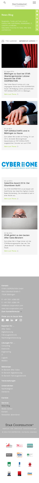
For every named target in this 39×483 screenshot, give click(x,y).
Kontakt (5, 412)
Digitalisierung (7, 332)
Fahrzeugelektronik (9, 335)
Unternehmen (7, 386)
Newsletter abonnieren (11, 415)
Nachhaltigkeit (7, 389)
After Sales (6, 329)
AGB (11, 428)
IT (2, 355)
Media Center (7, 409)
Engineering (6, 352)
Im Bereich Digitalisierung (12, 373)
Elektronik (6, 349)
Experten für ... (8, 326)
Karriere (5, 398)
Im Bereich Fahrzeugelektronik (14, 376)
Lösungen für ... (8, 343)
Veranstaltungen (9, 381)
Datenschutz (18, 428)
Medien (5, 361)
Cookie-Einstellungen (30, 428)
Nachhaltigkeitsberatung (11, 338)
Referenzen (6, 367)
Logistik (5, 358)
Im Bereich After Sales (11, 370)
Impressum (5, 428)
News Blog (6, 406)
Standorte (5, 392)
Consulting (6, 346)
